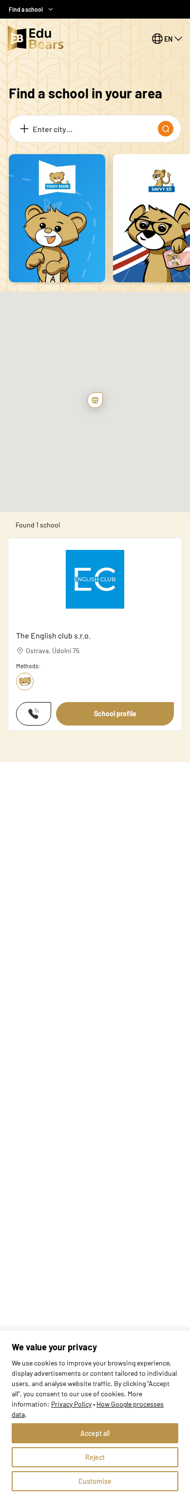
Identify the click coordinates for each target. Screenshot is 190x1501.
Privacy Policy (71, 1404)
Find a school (26, 9)
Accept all (95, 1433)
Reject (95, 1457)
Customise (95, 1481)
